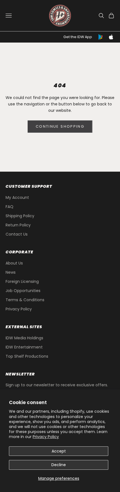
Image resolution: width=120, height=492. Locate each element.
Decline (58, 465)
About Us (14, 263)
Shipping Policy (20, 216)
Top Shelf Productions (27, 356)
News (11, 272)
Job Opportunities (23, 290)
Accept (59, 451)
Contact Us (17, 234)
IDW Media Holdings (24, 338)
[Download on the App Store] (111, 37)
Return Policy (18, 225)
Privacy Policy (46, 436)
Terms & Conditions (25, 300)
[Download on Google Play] (101, 37)
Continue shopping (60, 126)
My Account (17, 197)
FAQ (9, 206)
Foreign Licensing (22, 281)
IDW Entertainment (24, 347)
